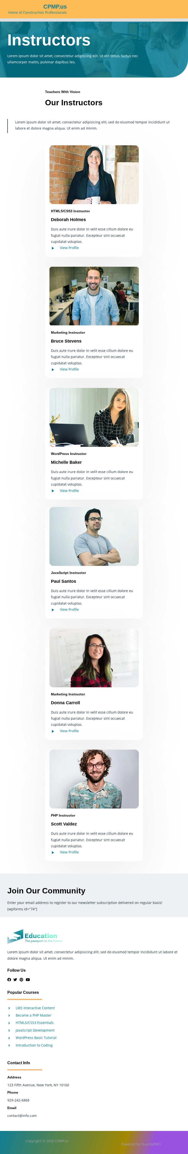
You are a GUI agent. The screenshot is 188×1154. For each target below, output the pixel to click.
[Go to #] (9, 980)
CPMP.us (55, 6)
